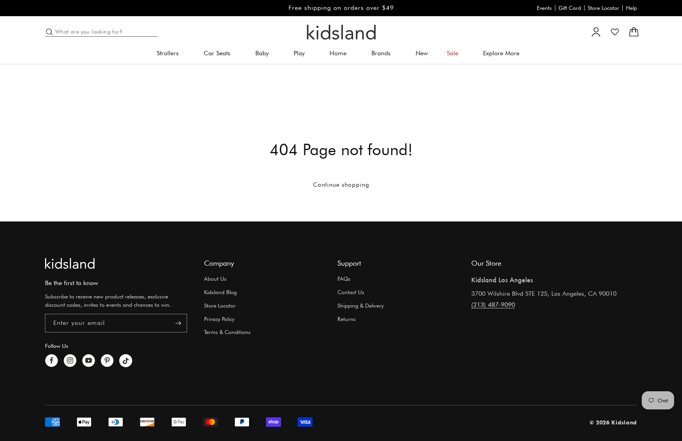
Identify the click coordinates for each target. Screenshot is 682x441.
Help (631, 8)
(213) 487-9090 (493, 304)
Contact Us (350, 292)
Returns (346, 319)
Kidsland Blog (220, 292)
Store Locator (603, 8)
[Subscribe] (178, 323)
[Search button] (49, 32)
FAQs (343, 279)
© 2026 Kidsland (613, 422)
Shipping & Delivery (360, 305)
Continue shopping (341, 184)
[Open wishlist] (615, 32)
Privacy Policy (219, 319)
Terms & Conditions (227, 332)
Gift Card (569, 8)
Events (544, 8)
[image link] (70, 263)
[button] (170, 53)
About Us (215, 279)
